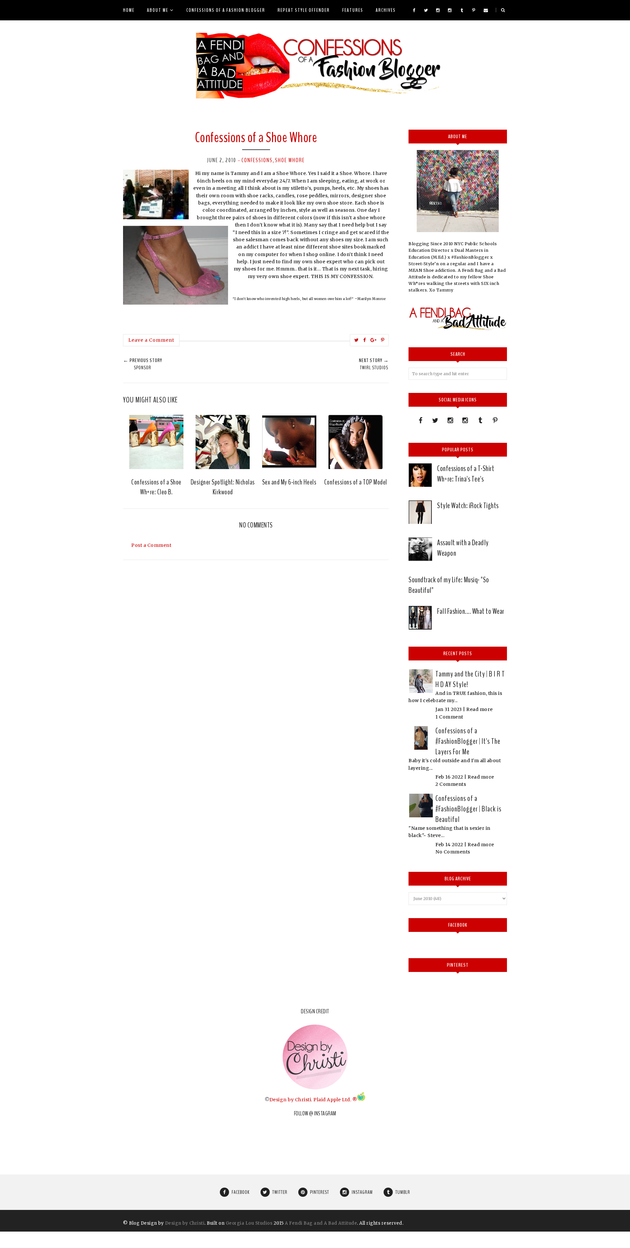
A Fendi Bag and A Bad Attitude (321, 1223)
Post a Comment (151, 545)
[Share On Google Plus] (373, 340)
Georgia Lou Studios (249, 1223)
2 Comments (450, 784)
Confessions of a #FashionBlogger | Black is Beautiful (468, 809)
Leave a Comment (151, 340)
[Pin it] (383, 340)
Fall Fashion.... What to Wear (470, 611)
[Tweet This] (356, 340)
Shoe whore (290, 160)
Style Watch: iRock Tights (468, 505)
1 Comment (449, 717)
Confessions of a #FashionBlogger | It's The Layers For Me (467, 741)
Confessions (257, 160)
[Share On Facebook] (364, 340)
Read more (479, 709)
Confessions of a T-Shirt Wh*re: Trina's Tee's (465, 473)
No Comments (452, 852)
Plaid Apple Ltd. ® (335, 1099)
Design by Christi (290, 1099)
